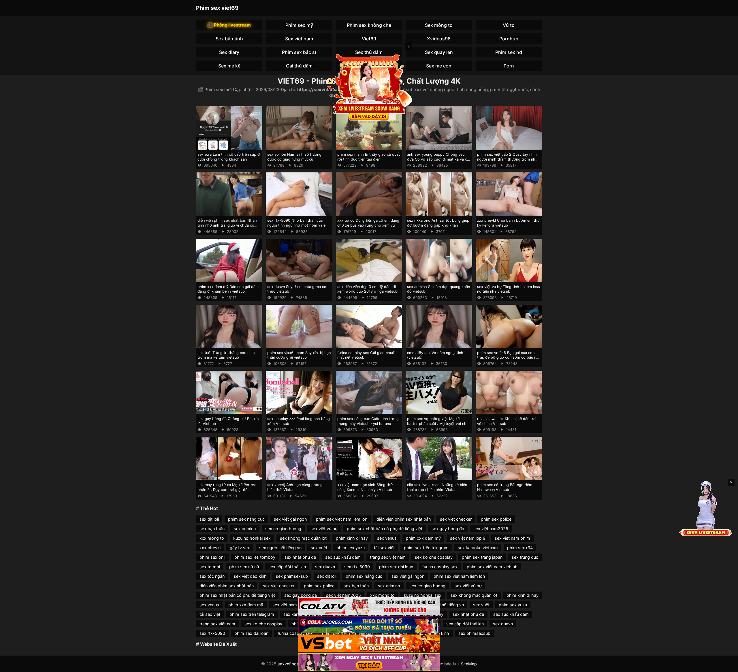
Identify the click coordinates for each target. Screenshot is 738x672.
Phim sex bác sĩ (299, 52)
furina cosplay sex (440, 566)
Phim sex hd (508, 52)
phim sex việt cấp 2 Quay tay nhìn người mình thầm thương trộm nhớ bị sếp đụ (507, 159)
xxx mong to (211, 538)
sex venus (387, 538)
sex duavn (325, 566)
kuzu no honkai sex (252, 538)
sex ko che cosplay (434, 557)
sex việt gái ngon (290, 519)
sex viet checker (456, 519)
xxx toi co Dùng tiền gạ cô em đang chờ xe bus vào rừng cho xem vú (368, 222)
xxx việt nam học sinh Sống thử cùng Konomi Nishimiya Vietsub (365, 487)
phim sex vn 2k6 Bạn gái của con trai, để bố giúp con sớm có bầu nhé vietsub (509, 357)
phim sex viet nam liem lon (341, 519)
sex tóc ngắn (212, 576)
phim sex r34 (520, 547)
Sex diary (229, 52)
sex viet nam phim (512, 538)
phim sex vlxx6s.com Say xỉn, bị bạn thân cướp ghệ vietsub (299, 355)
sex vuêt (319, 547)
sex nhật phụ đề (300, 557)
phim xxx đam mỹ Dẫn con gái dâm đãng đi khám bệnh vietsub (228, 289)
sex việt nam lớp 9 (467, 538)
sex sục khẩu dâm (343, 557)
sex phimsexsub (292, 576)
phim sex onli (212, 557)
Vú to (509, 25)
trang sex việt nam (388, 557)
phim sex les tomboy (254, 557)
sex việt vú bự (324, 528)
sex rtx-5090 (357, 566)
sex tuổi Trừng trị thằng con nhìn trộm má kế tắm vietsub (226, 355)
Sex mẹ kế (229, 66)
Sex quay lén (439, 52)
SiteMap (469, 663)
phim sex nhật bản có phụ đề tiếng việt (384, 528)
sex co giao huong (283, 528)
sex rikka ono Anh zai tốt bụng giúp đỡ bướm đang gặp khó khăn (438, 222)
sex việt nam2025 (490, 528)
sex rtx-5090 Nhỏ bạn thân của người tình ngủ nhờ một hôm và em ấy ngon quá (298, 225)
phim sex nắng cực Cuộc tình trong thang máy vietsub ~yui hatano (368, 421)
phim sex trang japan (482, 557)
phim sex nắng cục (246, 519)
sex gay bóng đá (448, 528)
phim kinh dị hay (352, 538)
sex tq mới (209, 566)
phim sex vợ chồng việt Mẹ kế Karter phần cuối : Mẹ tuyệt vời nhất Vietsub (438, 423)
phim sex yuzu (350, 547)
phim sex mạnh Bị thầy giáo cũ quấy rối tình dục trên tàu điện (368, 156)
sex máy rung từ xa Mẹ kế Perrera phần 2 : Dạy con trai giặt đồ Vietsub (226, 489)
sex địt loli (209, 519)
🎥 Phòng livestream (229, 25)
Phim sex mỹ (299, 25)
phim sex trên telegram (426, 547)
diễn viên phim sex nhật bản (403, 519)
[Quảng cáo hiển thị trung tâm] (369, 86)
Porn (509, 66)
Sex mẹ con (438, 66)
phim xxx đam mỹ (423, 538)
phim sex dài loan (396, 566)
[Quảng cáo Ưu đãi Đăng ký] (369, 625)
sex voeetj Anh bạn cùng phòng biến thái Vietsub (295, 487)
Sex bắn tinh (229, 39)
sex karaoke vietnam (478, 547)
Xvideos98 (439, 39)
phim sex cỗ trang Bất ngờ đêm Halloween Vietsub (504, 487)
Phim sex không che (369, 25)
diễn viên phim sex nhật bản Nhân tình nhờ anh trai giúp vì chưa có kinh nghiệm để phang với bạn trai (227, 225)
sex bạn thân (212, 528)
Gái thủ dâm (299, 66)
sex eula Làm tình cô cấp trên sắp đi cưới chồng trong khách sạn (229, 156)
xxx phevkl (210, 547)
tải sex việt (384, 547)
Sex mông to (439, 25)
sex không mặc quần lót (303, 538)
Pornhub (508, 39)
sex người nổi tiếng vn (280, 547)
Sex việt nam (299, 39)
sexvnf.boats (290, 663)
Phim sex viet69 (217, 7)
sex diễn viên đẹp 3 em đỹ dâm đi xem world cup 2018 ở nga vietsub (367, 289)
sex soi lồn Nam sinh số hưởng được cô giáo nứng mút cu (294, 156)
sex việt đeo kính (250, 576)
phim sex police (496, 519)
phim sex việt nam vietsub (492, 566)
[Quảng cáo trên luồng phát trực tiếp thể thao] (369, 662)
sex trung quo (525, 557)
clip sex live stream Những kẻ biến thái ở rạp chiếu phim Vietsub (437, 487)
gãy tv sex (240, 547)
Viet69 (369, 39)
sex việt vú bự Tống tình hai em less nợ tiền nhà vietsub (508, 289)
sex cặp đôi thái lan (287, 566)
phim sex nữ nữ (244, 566)
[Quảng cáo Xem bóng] (369, 606)
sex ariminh (245, 528)
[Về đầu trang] (725, 665)
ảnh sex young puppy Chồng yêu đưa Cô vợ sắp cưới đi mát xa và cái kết (438, 159)
